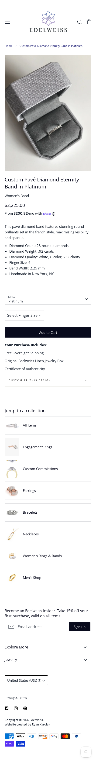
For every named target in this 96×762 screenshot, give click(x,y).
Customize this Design (30, 380)
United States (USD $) (24, 680)
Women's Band (17, 195)
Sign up (80, 626)
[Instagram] (16, 708)
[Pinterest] (25, 708)
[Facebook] (6, 708)
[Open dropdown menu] (85, 647)
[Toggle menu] (7, 22)
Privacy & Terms (16, 698)
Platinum (15, 301)
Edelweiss (36, 720)
